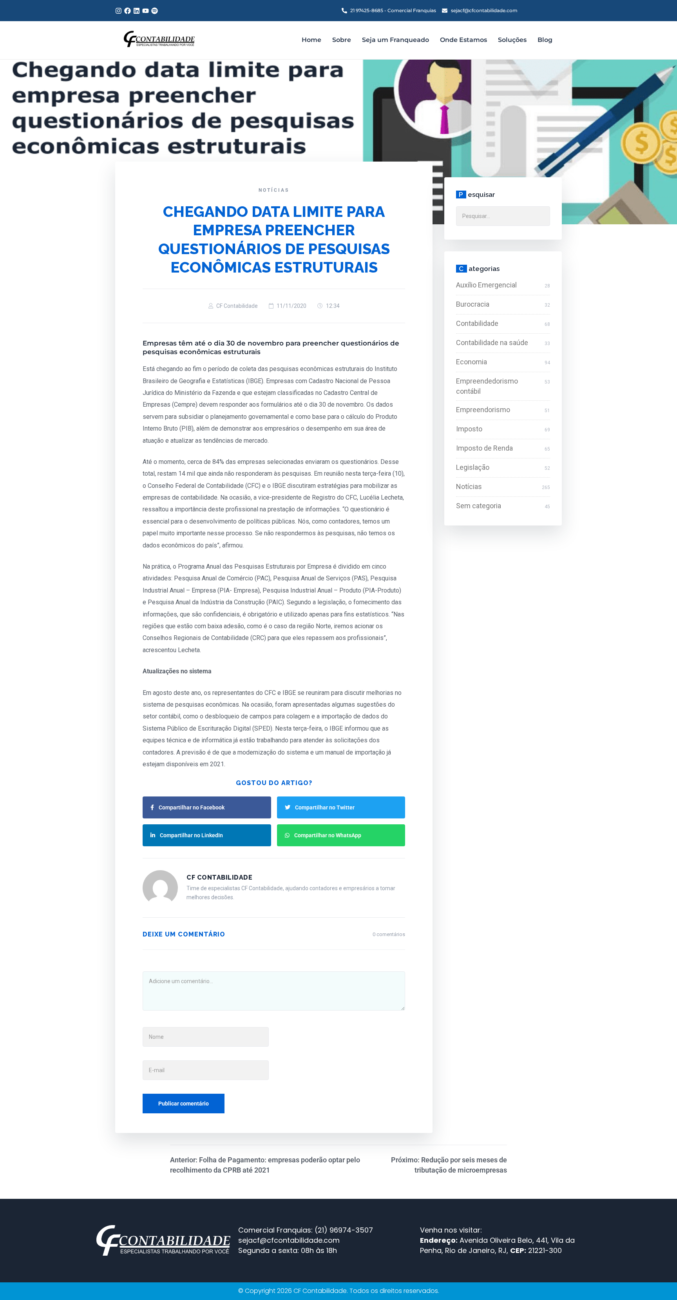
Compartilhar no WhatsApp (327, 835)
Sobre (341, 40)
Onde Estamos (463, 40)
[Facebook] (127, 10)
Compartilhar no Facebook (191, 807)
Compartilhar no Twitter (325, 807)
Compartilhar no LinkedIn (191, 835)
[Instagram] (118, 10)
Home (311, 40)
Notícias (274, 190)
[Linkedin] (136, 10)
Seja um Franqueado (395, 40)
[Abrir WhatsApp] (657, 1280)
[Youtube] (145, 10)
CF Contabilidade (237, 306)
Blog (545, 40)
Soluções (512, 40)
